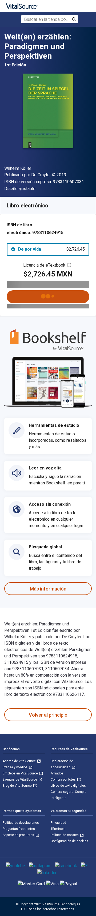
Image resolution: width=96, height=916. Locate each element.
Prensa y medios (15, 767)
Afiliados (57, 773)
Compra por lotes (64, 779)
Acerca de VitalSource (20, 761)
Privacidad (58, 823)
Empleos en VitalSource (21, 773)
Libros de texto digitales (68, 786)
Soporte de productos (19, 835)
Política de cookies (65, 835)
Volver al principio (48, 715)
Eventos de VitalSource (20, 779)
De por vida (51, 249)
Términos (58, 829)
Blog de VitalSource (18, 786)
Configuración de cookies (69, 841)
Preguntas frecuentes (19, 829)
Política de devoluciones (21, 823)
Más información (48, 589)
